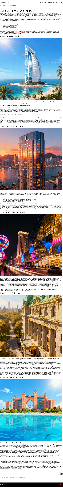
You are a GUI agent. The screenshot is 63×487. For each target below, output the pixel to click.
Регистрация (30, 481)
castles (4, 2)
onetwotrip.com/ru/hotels (18, 32)
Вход (34, 481)
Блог (5, 5)
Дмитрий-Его (57, 473)
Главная (1, 5)
